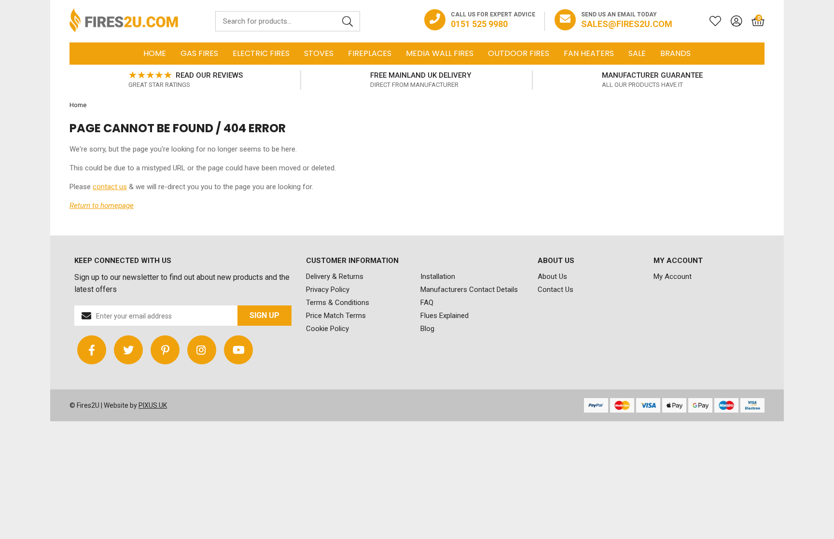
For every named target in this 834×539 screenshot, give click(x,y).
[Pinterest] (165, 349)
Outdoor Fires (518, 53)
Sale (637, 53)
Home (154, 53)
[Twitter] (128, 349)
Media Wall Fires (439, 53)
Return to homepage (102, 205)
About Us (552, 276)
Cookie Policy (327, 328)
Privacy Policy (327, 289)
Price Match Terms (336, 315)
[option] (185, 80)
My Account (672, 276)
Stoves (319, 53)
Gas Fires (199, 53)
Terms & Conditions (337, 302)
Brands (675, 53)
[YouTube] (238, 349)
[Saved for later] (710, 21)
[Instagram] (201, 349)
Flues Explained (444, 315)
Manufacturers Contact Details (469, 289)
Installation (437, 276)
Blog (427, 328)
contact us (110, 186)
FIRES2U (124, 21)
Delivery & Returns (334, 276)
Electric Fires (261, 53)
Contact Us (555, 289)
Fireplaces (369, 53)
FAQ (426, 302)
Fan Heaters (589, 53)
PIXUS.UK (153, 405)
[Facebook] (91, 349)
